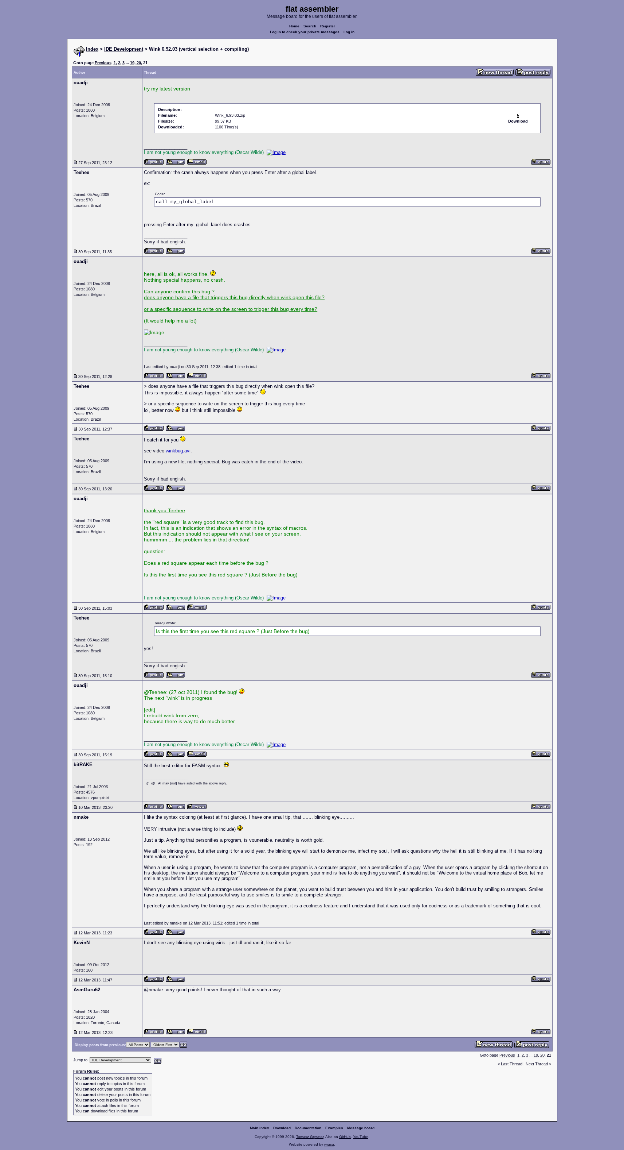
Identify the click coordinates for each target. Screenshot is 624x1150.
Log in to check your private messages (305, 32)
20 (139, 63)
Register (327, 26)
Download (282, 1128)
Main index (259, 1128)
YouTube (360, 1137)
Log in (349, 32)
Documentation (308, 1128)
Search (309, 26)
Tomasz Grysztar (309, 1137)
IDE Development (123, 49)
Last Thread (511, 1064)
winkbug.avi (178, 451)
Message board (360, 1128)
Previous (103, 63)
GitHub (345, 1137)
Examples (334, 1128)
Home (294, 26)
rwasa (329, 1144)
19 (132, 63)
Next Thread (537, 1064)
